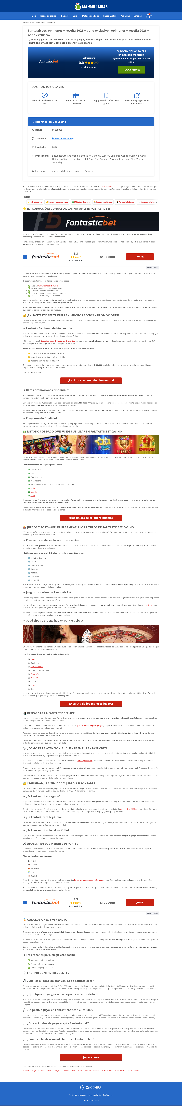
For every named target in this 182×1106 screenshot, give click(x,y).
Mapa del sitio (95, 1095)
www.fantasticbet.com (48, 286)
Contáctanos (108, 1095)
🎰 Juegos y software (103, 202)
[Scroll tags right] (157, 202)
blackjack (148, 605)
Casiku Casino (133, 1070)
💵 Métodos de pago (81, 202)
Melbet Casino (70, 1070)
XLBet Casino (107, 1070)
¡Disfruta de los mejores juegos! (91, 703)
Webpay (34, 488)
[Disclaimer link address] (93, 1087)
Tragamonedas (37, 666)
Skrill (33, 495)
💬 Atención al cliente (147, 202)
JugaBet (26, 1070)
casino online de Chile (110, 186)
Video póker (36, 674)
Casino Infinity (84, 1070)
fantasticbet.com (62, 138)
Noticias (137, 16)
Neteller (34, 492)
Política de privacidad (78, 1095)
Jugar (140, 256)
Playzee (96, 1070)
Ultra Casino (46, 1070)
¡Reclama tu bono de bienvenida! (91, 380)
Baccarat (34, 678)
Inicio (33, 16)
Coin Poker (120, 1070)
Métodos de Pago (90, 16)
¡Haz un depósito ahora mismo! (91, 518)
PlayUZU (35, 1070)
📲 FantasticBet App (125, 202)
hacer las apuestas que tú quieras (89, 880)
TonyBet (57, 1070)
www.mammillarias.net (91, 1100)
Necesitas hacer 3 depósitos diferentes (57, 341)
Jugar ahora (132, 69)
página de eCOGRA (128, 809)
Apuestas (125, 16)
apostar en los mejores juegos (89, 725)
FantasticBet (76, 260)
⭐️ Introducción (35, 202)
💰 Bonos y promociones (57, 202)
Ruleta (33, 659)
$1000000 (57, 129)
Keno (33, 685)
